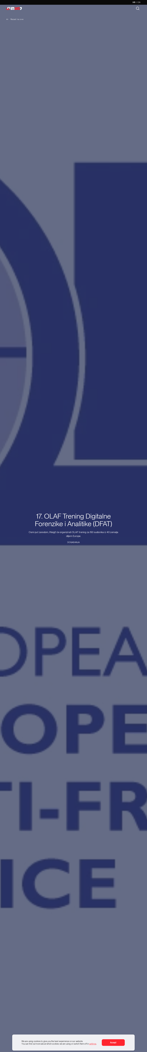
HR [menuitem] (134, 2)
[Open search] (138, 9)
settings (92, 1044)
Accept (113, 1042)
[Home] (17, 8)
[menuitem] (134, 2)
